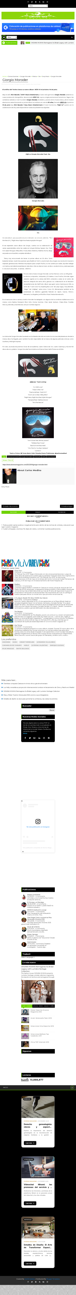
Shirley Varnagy (32, 934)
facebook (61, 512)
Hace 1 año (49, 1006)
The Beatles (18, 612)
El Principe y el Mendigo (35, 902)
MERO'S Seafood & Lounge (36, 910)
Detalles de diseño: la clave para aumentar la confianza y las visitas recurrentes (30, 699)
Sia (39, 76)
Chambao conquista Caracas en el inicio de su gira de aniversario (25, 683)
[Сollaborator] (38, 27)
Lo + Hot (27, 1006)
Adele (26, 645)
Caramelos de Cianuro (12, 645)
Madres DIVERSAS (33, 895)
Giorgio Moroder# (27, 456)
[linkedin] (39, 738)
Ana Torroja (18, 625)
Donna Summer (13, 76)
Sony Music (45, 76)
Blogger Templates (53, 1279)
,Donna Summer (8, 84)
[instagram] (47, 1)
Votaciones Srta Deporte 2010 (42, 1026)
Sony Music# (51, 456)
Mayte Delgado (22, 648)
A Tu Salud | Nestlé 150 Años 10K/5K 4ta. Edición (31, 598)
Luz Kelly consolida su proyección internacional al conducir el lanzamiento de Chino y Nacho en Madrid (38, 687)
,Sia (31, 84)
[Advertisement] (37, 59)
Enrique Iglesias (57, 645)
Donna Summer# (13, 456)
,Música (27, 84)
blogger (13, 512)
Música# (37, 456)
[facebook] (28, 1)
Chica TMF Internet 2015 (40, 1042)
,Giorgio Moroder (19, 84)
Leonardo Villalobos (46, 642)
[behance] (43, 1)
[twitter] (31, 1)
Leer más (29, 1143)
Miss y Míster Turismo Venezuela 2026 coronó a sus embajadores (25, 695)
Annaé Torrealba (27, 642)
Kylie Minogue (8, 648)
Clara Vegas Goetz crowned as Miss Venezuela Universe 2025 (39, 918)
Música (34, 76)
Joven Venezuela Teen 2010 (41, 1018)
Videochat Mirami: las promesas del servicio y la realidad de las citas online (38, 1187)
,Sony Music (37, 84)
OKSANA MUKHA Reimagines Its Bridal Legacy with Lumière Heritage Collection (41, 43)
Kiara (15, 642)
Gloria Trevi (18, 571)
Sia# (43, 456)
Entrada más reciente (10, 506)
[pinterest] (35, 1)
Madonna (6, 642)
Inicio (25, 733)
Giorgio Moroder (25, 76)
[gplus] (35, 738)
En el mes (38, 1006)
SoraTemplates (30, 1279)
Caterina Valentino (39, 645)
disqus (37, 512)
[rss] (39, 1)
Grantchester (31, 942)
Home (4, 76)
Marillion (17, 584)
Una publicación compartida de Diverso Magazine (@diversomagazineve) (46, 847)
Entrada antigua (66, 506)
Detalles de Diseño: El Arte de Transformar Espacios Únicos (38, 1247)
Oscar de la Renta (33, 927)
